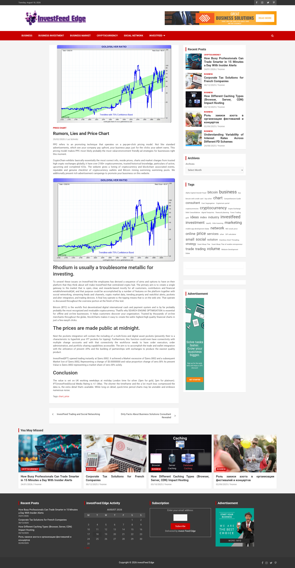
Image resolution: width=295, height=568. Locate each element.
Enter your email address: (180, 520)
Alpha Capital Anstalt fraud (196, 193)
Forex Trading (235, 213)
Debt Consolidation (193, 213)
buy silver (208, 199)
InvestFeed (155, 35)
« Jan (87, 547)
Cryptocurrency (107, 35)
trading (200, 249)
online (190, 234)
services (212, 234)
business (228, 192)
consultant (193, 203)
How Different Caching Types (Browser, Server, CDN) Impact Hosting (224, 99)
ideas (194, 217)
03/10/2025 (210, 107)
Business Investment (51, 35)
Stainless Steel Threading (229, 240)
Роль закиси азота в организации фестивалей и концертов (224, 119)
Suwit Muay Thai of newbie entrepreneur (227, 244)
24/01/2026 (210, 69)
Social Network (133, 35)
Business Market (80, 35)
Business (27, 35)
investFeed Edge (145, 562)
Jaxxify (208, 223)
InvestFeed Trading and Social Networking (78, 414)
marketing (233, 222)
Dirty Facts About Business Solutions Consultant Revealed (146, 416)
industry (213, 217)
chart (61, 396)
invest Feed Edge (187, 531)
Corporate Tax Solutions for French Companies (224, 79)
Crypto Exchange (234, 209)
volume (213, 248)
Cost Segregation (208, 203)
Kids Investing (217, 223)
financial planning (222, 213)
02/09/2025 (210, 126)
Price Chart (60, 128)
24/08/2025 (210, 145)
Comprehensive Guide (232, 199)
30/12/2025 (210, 85)
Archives (190, 164)
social (201, 239)
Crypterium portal (222, 203)
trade (190, 249)
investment (195, 222)
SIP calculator (230, 234)
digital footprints (207, 213)
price (67, 396)
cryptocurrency (213, 208)
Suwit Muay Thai (203, 244)
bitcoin (213, 192)
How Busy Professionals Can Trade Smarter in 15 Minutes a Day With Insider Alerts (224, 61)
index (203, 217)
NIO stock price (232, 229)
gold (187, 218)
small (190, 239)
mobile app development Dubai (197, 229)
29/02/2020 (59, 139)
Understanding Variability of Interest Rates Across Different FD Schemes (224, 138)
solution (212, 239)
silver (222, 234)
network (217, 228)
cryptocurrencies (192, 209)
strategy (191, 244)
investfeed (230, 216)
